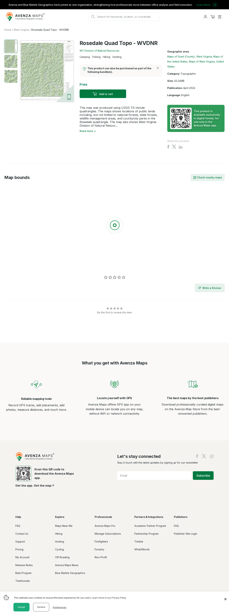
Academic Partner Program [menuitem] (150, 525)
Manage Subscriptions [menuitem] (108, 533)
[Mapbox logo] (13, 265)
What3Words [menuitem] (142, 549)
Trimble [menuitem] (138, 541)
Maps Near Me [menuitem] (63, 525)
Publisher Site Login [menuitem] (185, 533)
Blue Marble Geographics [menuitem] (70, 572)
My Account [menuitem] (22, 557)
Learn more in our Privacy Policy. (109, 597)
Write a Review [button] (211, 287)
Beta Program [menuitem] (23, 572)
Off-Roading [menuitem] (62, 557)
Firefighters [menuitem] (101, 541)
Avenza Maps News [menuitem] (66, 565)
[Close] (225, 597)
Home (7, 29)
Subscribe (203, 475)
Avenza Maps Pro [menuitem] (105, 525)
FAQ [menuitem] (17, 525)
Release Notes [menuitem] (24, 565)
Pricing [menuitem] (19, 549)
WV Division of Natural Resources (99, 50)
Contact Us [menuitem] (21, 533)
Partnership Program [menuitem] (146, 533)
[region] (114, 226)
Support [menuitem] (20, 541)
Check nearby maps (209, 177)
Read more (86, 130)
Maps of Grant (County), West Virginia (189, 56)
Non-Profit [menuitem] (101, 557)
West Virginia (21, 29)
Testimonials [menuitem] (22, 580)
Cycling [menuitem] (59, 549)
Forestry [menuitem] (99, 549)
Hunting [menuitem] (59, 541)
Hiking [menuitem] (58, 533)
